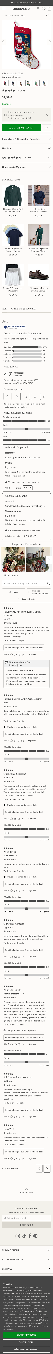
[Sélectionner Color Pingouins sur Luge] (44, 83)
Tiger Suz (8, 927)
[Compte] (38, 9)
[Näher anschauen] (3, 42)
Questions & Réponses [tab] (23, 308)
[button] (7, 396)
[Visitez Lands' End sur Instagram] (18, 1236)
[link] (19, 373)
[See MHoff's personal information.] (13, 619)
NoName (8, 1081)
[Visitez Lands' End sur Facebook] (29, 1236)
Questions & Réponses (13, 167)
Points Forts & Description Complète (21, 139)
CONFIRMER (26, 1225)
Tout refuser (26, 1342)
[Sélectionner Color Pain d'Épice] (36, 83)
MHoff (7, 619)
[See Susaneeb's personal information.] (16, 855)
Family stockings (12, 993)
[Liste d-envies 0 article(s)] (44, 8)
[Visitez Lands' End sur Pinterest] (34, 1236)
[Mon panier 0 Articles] (49, 8)
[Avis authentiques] (15, 327)
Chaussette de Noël (34, 647)
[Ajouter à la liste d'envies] (46, 127)
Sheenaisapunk (13, 511)
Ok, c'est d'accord (27, 1335)
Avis (4, 308)
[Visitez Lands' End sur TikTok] (23, 1236)
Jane (6, 702)
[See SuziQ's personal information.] (12, 777)
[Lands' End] (21, 8)
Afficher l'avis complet (15, 475)
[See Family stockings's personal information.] (23, 993)
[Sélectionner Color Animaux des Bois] (13, 83)
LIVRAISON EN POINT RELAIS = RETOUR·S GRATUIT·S (26, 3)
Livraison (6, 148)
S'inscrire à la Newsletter (26, 1208)
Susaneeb (9, 855)
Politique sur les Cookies (32, 1311)
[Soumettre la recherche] (47, 15)
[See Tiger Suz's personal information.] (16, 927)
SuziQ (7, 777)
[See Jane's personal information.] (11, 702)
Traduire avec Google (14, 640)
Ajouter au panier (21, 127)
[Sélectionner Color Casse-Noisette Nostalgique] (21, 83)
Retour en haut (26, 1192)
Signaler (32, 654)
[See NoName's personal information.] (15, 1081)
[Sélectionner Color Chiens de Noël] (28, 83)
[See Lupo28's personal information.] (14, 1129)
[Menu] (4, 9)
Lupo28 (7, 1129)
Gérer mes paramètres (26, 1349)
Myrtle (8, 463)
